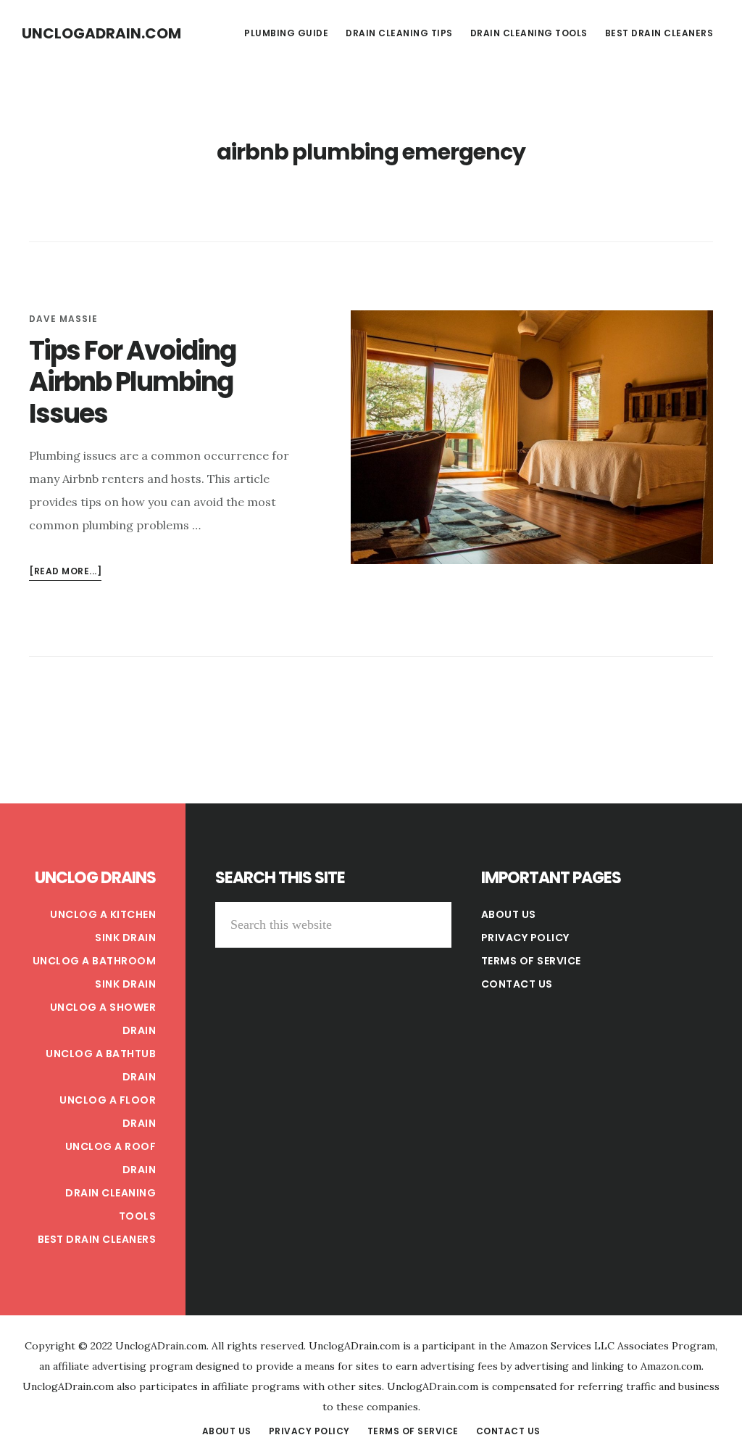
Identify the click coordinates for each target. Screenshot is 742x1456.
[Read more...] (65, 572)
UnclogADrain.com (101, 33)
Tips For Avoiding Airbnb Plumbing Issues (132, 381)
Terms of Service (531, 961)
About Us (508, 914)
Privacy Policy (525, 937)
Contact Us (517, 984)
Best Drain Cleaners (97, 1239)
